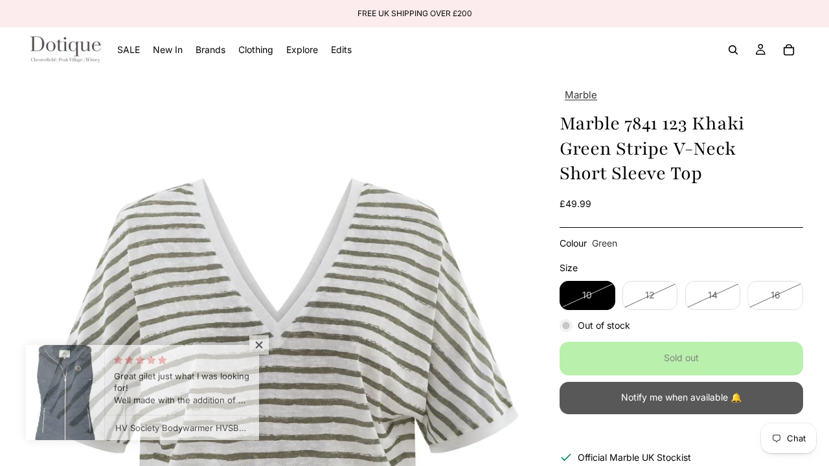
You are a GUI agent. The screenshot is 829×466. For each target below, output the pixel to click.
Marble (581, 95)
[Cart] (789, 50)
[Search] (733, 50)
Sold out (681, 357)
